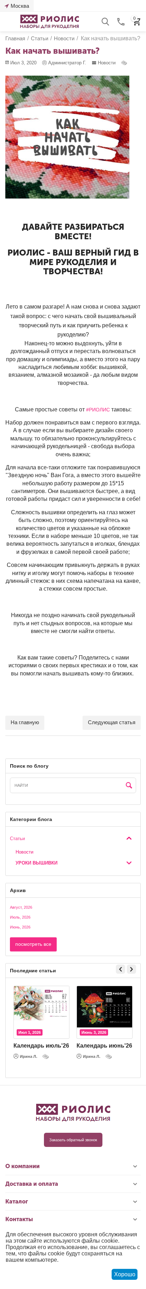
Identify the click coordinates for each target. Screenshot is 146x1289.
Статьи (17, 838)
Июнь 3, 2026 (94, 1032)
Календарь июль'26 (41, 1046)
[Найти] (129, 785)
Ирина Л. (28, 1056)
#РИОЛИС (98, 409)
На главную (25, 722)
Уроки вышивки (36, 863)
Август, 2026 (21, 907)
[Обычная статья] (124, 62)
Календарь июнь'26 (104, 1046)
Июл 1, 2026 (29, 1032)
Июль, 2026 (20, 917)
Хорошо (124, 1274)
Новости (107, 62)
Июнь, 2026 (20, 927)
